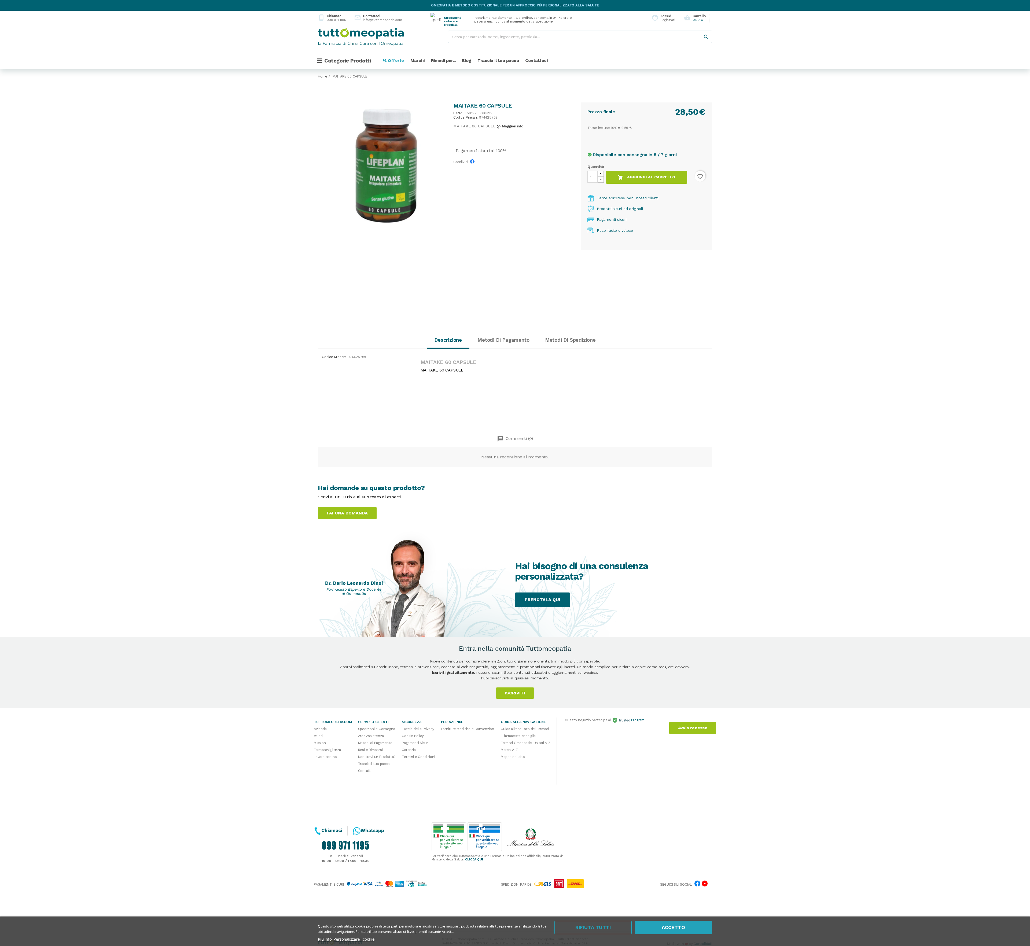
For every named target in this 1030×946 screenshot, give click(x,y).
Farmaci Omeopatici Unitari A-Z (525, 743)
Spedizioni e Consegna (376, 729)
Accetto (673, 927)
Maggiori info (509, 126)
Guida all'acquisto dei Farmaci (525, 729)
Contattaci (373, 18)
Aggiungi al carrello (646, 177)
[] (701, 31)
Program (637, 720)
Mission (320, 743)
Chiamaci (332, 18)
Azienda (320, 729)
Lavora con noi (325, 757)
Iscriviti (515, 692)
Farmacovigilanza (327, 750)
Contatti (364, 771)
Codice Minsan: (465, 117)
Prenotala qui (542, 599)
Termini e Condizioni (418, 757)
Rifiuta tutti (593, 927)
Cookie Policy (413, 736)
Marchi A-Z (509, 750)
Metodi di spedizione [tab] (570, 340)
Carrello (695, 18)
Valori (318, 736)
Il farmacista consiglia (518, 736)
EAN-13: (459, 113)
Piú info (325, 939)
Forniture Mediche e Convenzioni (468, 729)
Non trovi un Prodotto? (377, 757)
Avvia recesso (692, 727)
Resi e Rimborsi (370, 750)
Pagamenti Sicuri (415, 743)
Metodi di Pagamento (375, 743)
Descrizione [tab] (448, 340)
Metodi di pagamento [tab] (503, 340)
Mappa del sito (513, 757)
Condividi (473, 163)
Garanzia (408, 750)
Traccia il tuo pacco (374, 764)
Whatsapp (372, 830)
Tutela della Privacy (418, 729)
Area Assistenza (371, 736)
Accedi (662, 18)
